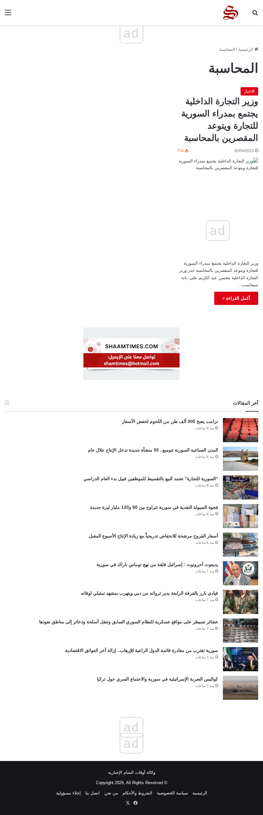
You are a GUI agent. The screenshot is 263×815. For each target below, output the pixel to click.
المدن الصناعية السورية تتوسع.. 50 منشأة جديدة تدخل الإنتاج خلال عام (153, 450)
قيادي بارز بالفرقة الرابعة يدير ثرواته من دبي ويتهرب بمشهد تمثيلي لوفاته (149, 593)
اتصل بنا (92, 793)
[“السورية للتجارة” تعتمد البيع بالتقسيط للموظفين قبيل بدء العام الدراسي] (240, 487)
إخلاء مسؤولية (68, 793)
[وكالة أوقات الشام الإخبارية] (230, 13)
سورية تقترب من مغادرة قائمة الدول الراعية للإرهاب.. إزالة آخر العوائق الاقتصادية (141, 650)
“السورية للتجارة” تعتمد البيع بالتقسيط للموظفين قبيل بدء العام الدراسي (150, 478)
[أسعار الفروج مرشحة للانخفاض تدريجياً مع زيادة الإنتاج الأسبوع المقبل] (240, 545)
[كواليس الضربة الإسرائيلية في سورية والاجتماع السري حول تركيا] (240, 688)
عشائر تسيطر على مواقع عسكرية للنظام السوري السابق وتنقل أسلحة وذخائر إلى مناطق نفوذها (128, 621)
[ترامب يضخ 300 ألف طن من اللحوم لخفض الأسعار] (240, 430)
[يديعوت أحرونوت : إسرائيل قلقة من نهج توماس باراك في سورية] (240, 573)
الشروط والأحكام (137, 793)
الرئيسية (246, 49)
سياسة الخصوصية (172, 793)
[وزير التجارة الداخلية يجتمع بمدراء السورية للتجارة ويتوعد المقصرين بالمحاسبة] (217, 177)
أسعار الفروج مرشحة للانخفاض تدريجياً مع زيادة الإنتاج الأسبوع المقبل (153, 535)
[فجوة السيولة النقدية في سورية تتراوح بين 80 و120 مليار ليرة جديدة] (240, 516)
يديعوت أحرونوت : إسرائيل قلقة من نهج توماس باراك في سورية (157, 564)
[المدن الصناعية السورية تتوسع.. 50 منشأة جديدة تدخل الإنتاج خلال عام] (240, 459)
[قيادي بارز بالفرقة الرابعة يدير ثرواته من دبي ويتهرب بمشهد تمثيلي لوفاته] (240, 602)
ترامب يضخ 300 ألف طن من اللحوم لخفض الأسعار (170, 421)
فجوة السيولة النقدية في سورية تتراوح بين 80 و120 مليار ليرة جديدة (154, 507)
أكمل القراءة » (236, 298)
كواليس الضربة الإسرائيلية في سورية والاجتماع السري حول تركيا (157, 679)
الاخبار (249, 91)
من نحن (111, 793)
